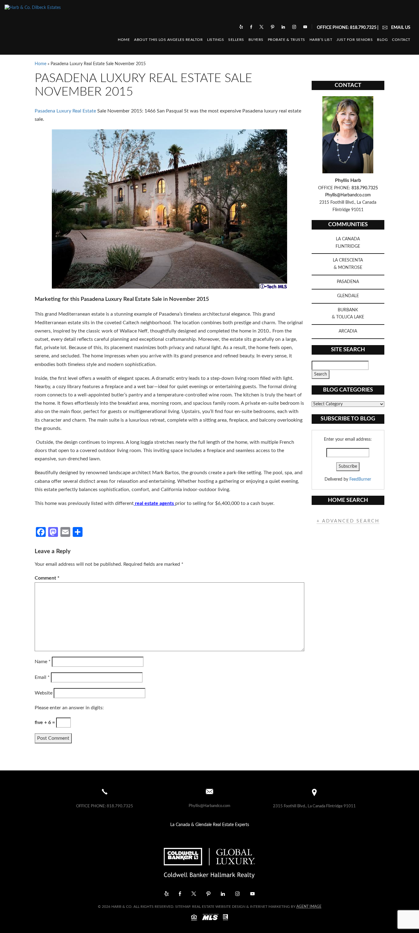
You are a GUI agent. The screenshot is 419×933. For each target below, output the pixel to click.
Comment (47, 578)
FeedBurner (360, 479)
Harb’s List (321, 39)
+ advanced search (348, 521)
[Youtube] (305, 28)
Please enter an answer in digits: (69, 707)
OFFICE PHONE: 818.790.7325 (346, 28)
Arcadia (348, 331)
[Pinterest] (273, 28)
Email (42, 677)
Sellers (236, 39)
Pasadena (348, 282)
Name (43, 661)
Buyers (255, 39)
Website (43, 693)
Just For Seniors (354, 39)
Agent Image (308, 906)
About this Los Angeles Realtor (168, 39)
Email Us (400, 28)
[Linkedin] (284, 28)
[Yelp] (241, 28)
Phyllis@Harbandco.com (348, 195)
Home (124, 39)
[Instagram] (294, 28)
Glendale (348, 296)
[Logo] (209, 861)
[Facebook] (251, 28)
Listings (215, 39)
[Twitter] (262, 28)
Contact (401, 39)
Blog (382, 39)
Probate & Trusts (286, 39)
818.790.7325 (365, 188)
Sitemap (182, 906)
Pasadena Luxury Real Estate (65, 110)
